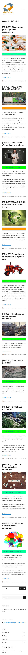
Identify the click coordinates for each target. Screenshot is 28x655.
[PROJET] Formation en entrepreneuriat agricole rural (13, 256)
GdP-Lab (3, 651)
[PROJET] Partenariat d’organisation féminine (13, 143)
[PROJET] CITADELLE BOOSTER (12, 408)
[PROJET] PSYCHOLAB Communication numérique (12, 525)
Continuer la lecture (6, 77)
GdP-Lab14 (20, 81)
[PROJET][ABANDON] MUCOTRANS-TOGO (12, 88)
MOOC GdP (5, 639)
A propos (4, 642)
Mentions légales (10, 651)
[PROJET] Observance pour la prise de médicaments (12, 29)
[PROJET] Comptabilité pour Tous (12, 361)
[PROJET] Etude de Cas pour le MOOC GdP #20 (14, 622)
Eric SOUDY (6, 81)
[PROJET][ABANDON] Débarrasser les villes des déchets (13, 204)
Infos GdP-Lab (5, 632)
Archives (4, 636)
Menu (23, 9)
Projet (24, 81)
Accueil (4, 629)
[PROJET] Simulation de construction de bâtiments (13, 316)
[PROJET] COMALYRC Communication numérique (12, 467)
